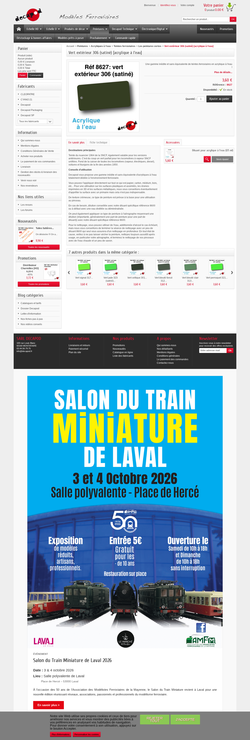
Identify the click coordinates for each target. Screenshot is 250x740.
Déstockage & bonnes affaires (34, 38)
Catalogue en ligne (123, 352)
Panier (23, 48)
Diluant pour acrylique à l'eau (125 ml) (212, 150)
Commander (35, 75)
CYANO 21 (26, 99)
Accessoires (173, 142)
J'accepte (185, 719)
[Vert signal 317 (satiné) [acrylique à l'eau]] (84, 267)
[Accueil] (19, 29)
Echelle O (51, 29)
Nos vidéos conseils (31, 324)
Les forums (26, 210)
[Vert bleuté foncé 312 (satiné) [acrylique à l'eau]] (163, 267)
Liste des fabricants (123, 356)
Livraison (25, 166)
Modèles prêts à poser (71, 38)
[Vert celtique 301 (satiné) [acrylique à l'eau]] (137, 267)
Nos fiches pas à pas (32, 319)
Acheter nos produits (32, 156)
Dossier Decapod (30, 308)
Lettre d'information (31, 313)
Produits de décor (75, 29)
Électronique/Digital (153, 29)
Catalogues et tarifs (31, 303)
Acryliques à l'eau (101, 46)
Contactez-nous (165, 363)
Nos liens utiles (31, 196)
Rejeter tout (155, 719)
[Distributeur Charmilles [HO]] (52, 272)
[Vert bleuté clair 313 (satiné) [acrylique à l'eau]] (190, 267)
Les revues (26, 204)
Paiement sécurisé (78, 348)
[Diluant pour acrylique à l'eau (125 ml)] (169, 153)
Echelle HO (32, 29)
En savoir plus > (49, 705)
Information (27, 132)
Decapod (25, 104)
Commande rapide (125, 38)
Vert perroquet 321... (217, 277)
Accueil (70, 46)
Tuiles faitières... (45, 228)
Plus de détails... (223, 72)
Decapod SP (27, 115)
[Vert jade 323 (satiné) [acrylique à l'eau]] (110, 267)
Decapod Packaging (31, 110)
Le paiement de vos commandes (38, 161)
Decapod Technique (123, 29)
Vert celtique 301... (137, 277)
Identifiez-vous (168, 5)
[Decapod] (66, 15)
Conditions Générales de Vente (37, 151)
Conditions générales (168, 356)
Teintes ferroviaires (124, 46)
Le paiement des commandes (172, 359)
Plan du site (75, 352)
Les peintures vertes (149, 46)
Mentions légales (30, 145)
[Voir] (207, 159)
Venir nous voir (29, 180)
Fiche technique (98, 142)
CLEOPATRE (28, 94)
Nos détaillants (165, 348)
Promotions (226, 29)
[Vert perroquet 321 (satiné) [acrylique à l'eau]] (217, 267)
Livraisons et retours (79, 345)
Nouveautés (207, 29)
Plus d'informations (61, 734)
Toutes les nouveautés (38, 247)
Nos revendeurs (29, 185)
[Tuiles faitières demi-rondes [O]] (26, 235)
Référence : (219, 84)
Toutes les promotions (38, 284)
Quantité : (191, 99)
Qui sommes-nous (30, 140)
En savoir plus (77, 142)
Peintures (98, 29)
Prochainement (98, 38)
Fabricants (26, 86)
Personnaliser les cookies (86, 734)
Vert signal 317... (84, 277)
